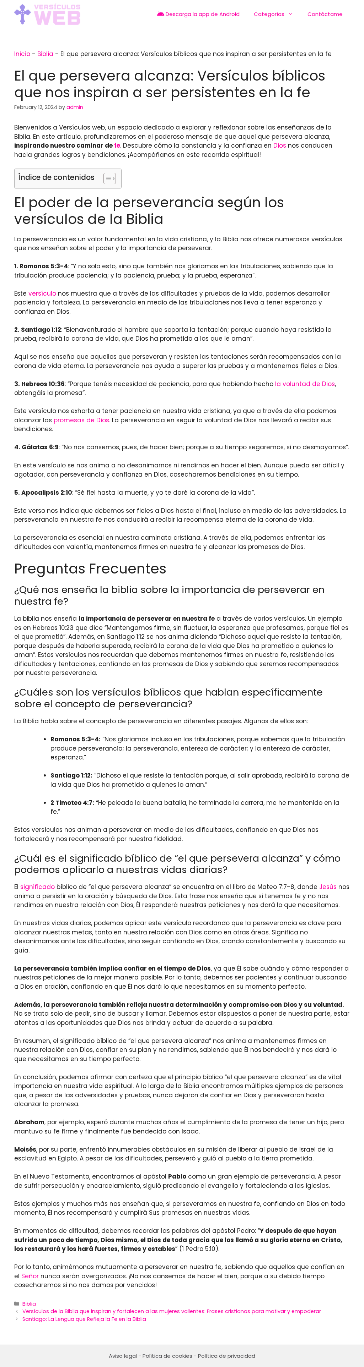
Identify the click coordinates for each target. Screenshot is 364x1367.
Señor (30, 1276)
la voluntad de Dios (305, 384)
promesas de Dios (81, 420)
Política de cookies (167, 1356)
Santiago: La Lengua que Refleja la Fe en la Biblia (84, 1319)
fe (117, 145)
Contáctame (325, 14)
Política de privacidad (226, 1356)
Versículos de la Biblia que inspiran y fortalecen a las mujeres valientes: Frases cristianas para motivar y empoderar (171, 1311)
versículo (42, 293)
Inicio (22, 54)
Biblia (45, 54)
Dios (279, 145)
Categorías (269, 14)
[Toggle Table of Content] (106, 178)
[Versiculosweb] (47, 14)
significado (37, 887)
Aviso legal (123, 1356)
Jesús (328, 887)
